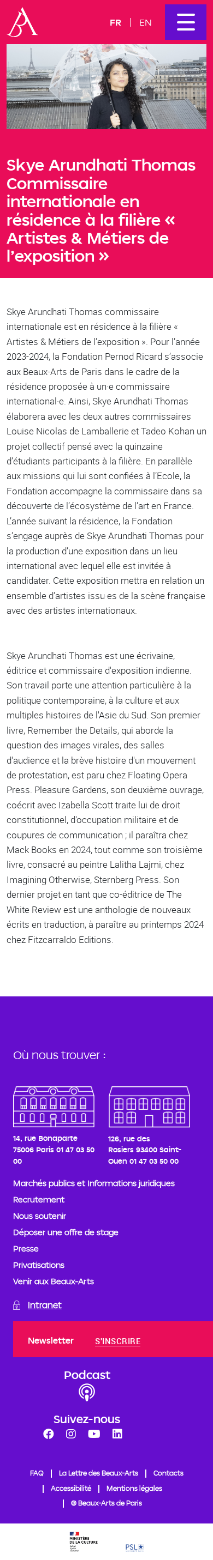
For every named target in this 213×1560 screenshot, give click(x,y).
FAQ (37, 1472)
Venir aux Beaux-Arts (53, 1281)
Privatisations (38, 1265)
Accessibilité (71, 1488)
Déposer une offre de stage (66, 1232)
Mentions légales (134, 1488)
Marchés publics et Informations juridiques (94, 1183)
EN (145, 22)
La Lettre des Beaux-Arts (98, 1472)
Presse (26, 1248)
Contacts (168, 1472)
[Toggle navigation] (185, 22)
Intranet (45, 1305)
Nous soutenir (39, 1216)
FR (115, 22)
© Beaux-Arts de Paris (106, 1502)
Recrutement (38, 1199)
